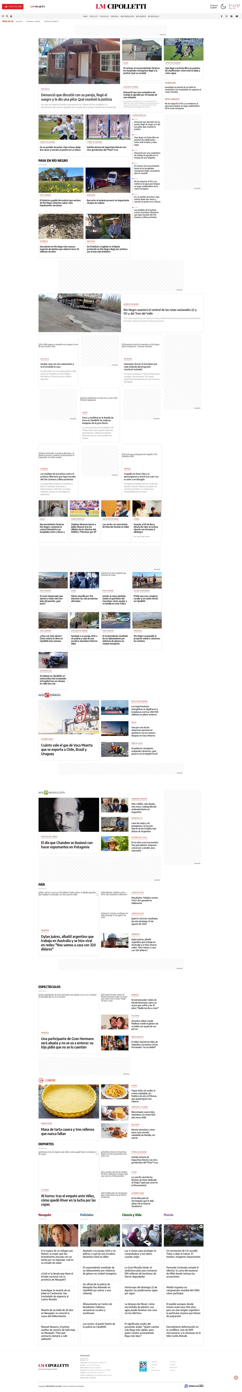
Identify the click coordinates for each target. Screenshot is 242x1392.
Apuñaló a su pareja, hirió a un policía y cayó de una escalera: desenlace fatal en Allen (84, 639)
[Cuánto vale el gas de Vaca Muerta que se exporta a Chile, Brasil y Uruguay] (69, 717)
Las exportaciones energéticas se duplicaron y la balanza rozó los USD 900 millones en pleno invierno (144, 710)
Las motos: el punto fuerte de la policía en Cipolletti (99, 1325)
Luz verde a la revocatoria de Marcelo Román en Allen (115, 525)
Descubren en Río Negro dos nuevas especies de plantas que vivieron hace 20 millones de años (59, 249)
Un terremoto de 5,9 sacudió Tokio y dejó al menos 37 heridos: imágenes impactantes (183, 1253)
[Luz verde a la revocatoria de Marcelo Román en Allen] (115, 508)
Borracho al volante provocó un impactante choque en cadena (108, 201)
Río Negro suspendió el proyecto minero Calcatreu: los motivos (147, 638)
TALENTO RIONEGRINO (142, 591)
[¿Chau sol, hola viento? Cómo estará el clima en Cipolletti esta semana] (53, 620)
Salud (125, 63)
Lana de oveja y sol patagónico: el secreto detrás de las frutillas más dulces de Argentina (143, 827)
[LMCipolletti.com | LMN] (38, 6)
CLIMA (73, 591)
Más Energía (141, 16)
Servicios (172, 1370)
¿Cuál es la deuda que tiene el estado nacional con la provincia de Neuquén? (57, 1276)
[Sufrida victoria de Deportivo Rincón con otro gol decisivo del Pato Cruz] (108, 127)
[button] (3, 16)
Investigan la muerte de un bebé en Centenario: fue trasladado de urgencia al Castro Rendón (183, 89)
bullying (19, 21)
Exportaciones (47, 739)
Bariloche (91, 195)
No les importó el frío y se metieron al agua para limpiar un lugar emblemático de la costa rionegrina (182, 106)
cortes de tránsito (51, 21)
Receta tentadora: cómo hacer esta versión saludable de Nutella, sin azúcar (143, 1133)
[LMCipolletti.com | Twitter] (227, 16)
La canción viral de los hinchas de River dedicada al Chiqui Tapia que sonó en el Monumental (144, 1181)
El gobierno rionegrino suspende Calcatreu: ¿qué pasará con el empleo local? (144, 751)
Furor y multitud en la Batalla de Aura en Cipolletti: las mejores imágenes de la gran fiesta (97, 420)
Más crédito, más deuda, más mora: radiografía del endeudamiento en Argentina (143, 807)
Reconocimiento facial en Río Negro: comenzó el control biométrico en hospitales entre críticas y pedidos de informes (52, 529)
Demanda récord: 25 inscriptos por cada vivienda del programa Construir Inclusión (140, 366)
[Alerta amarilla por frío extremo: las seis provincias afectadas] (84, 580)
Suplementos (155, 1370)
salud (42, 519)
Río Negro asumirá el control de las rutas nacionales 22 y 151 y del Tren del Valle (160, 311)
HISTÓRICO (44, 241)
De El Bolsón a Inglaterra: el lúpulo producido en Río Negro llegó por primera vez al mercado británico (107, 249)
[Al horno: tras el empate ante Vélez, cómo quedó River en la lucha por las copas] (69, 1168)
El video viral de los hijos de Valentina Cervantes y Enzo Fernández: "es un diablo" (144, 1044)
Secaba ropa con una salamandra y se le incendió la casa (57, 365)
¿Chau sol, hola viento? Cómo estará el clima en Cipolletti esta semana (51, 638)
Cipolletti (93, 16)
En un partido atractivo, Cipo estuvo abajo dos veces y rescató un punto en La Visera (60, 148)
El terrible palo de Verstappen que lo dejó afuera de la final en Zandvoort (142, 1202)
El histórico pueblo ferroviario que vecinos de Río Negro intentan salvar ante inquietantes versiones (60, 203)
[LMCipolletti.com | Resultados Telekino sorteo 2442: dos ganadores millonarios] (114, 898)
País (153, 1367)
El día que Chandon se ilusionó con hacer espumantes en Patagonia (67, 844)
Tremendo (45, 930)
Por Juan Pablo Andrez (142, 537)
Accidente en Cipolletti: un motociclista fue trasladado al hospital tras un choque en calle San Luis (53, 679)
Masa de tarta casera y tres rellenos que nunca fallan (67, 1131)
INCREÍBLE (45, 1033)
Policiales (104, 16)
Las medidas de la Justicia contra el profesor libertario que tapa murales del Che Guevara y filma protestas (146, 214)
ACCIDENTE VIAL (46, 671)
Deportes (154, 1364)
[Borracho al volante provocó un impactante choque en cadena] (108, 180)
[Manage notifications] (236, 1378)
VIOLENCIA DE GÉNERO (79, 631)
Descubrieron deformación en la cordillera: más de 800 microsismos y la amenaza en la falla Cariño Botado (183, 1331)
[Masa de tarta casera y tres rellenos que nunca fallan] (69, 1102)
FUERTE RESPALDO (77, 519)
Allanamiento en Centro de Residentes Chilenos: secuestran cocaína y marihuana (97, 1308)
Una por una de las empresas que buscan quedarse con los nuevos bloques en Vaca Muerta (143, 731)
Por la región (45, 195)
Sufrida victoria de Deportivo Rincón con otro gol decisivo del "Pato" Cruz (106, 148)
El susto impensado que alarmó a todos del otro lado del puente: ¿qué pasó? (51, 599)
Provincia (115, 16)
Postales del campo (49, 837)
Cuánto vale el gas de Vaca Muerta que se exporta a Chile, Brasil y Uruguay (67, 749)
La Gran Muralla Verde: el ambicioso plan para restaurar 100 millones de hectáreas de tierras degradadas (141, 1272)
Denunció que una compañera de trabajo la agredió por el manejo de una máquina (140, 95)
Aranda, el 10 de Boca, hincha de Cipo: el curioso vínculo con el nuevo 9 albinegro (146, 528)
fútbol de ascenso (172, 63)
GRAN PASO (91, 241)
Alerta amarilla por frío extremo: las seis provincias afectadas (84, 598)
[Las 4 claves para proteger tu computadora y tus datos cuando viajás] (142, 1235)
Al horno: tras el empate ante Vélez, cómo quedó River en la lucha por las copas (68, 1200)
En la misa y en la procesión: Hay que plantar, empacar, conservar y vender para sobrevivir (144, 846)
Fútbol (136, 519)
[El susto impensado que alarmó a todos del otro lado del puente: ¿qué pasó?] (53, 580)
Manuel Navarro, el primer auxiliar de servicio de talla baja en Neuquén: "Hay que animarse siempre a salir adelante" (58, 1332)
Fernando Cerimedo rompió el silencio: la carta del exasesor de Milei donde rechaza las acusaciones (182, 1272)
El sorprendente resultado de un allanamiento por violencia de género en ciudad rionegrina (115, 639)
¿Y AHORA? (45, 1190)
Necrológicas (153, 16)
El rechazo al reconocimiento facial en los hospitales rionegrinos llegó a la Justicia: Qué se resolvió (141, 71)
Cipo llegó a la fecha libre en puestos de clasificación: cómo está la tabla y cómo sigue (182, 71)
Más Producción (127, 16)
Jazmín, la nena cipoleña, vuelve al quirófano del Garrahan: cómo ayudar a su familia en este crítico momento (114, 601)
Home (85, 16)
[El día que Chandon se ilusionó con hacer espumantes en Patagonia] (69, 815)
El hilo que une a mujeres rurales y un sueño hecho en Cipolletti (146, 598)
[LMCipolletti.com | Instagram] (231, 16)
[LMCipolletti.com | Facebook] (222, 16)
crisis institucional (110, 519)
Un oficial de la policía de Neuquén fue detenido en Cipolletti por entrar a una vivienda (97, 1289)
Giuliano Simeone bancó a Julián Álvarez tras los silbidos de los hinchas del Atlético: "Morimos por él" (83, 528)
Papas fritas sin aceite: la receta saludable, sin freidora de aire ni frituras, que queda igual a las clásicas (144, 1096)
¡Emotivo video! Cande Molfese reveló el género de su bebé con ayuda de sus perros (144, 1024)
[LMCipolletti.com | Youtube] (236, 16)
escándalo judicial (33, 21)
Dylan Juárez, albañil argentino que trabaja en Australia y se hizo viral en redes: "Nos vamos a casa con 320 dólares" (68, 942)
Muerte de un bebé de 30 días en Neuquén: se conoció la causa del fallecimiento (57, 1313)
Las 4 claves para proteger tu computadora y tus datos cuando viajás (140, 1253)
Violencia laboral (130, 87)
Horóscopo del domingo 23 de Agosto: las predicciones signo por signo (141, 1290)
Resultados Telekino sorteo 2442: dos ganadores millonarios (144, 900)
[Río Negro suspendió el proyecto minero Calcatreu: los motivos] (147, 620)
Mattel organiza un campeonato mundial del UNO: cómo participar (183, 1290)
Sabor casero (46, 1123)
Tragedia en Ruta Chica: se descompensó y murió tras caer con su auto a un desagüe (141, 476)
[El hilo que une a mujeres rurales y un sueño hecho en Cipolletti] (147, 580)
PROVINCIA (138, 631)
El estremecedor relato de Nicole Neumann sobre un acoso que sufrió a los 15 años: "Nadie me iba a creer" (145, 1003)
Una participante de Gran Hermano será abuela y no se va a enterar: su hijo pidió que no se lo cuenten (67, 1042)
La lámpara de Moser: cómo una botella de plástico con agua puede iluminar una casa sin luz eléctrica (141, 1308)
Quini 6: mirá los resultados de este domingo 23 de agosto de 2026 (144, 921)
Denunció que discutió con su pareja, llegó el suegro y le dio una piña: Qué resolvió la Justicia (76, 97)
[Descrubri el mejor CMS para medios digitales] (194, 1387)
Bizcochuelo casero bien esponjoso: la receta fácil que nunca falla (143, 1114)
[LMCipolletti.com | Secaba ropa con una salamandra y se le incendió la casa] (58, 345)
